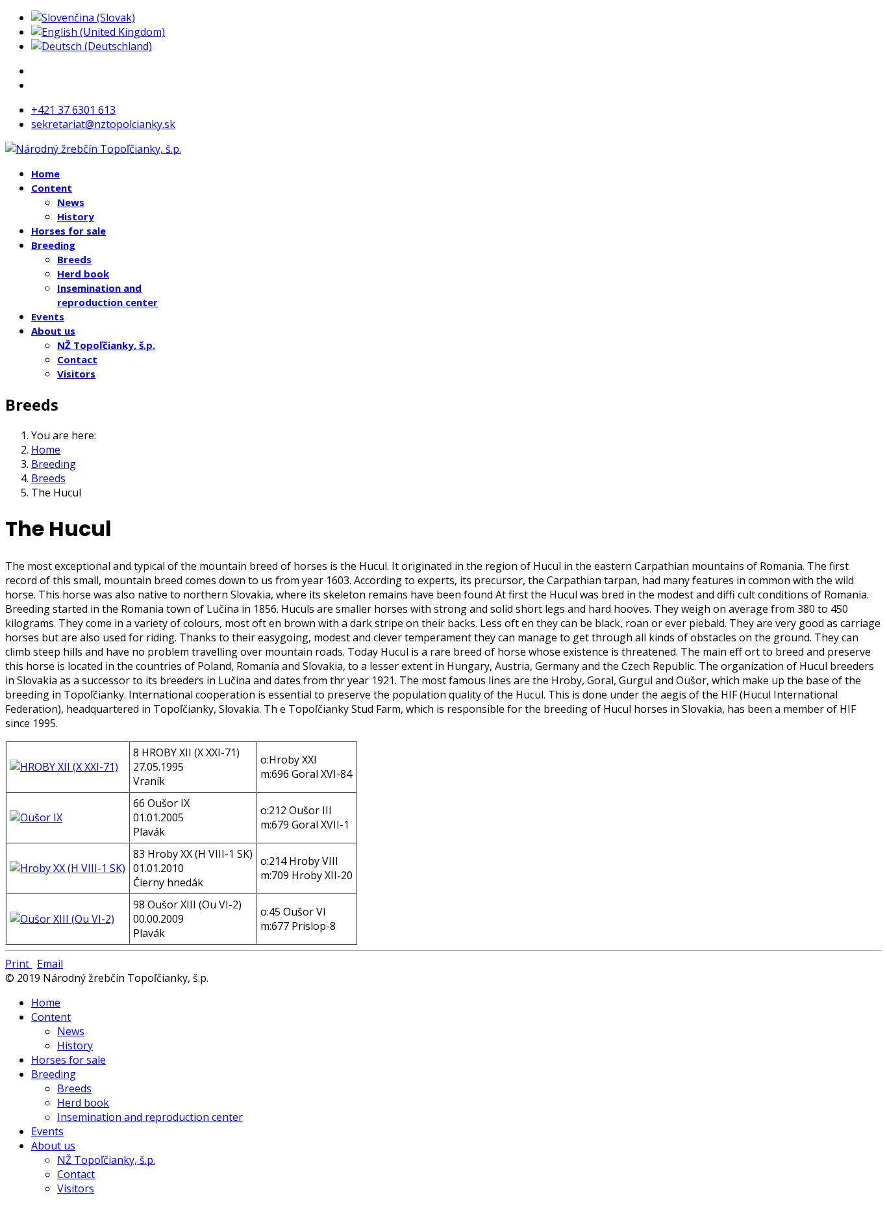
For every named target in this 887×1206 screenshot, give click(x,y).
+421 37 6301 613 (73, 110)
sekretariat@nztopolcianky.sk (103, 124)
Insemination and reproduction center (150, 1117)
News (70, 202)
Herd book (83, 273)
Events (47, 316)
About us (53, 330)
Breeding (53, 244)
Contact (77, 359)
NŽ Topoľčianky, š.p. (106, 345)
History (75, 216)
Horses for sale (68, 230)
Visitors (76, 373)
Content (51, 187)
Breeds (74, 259)
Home (45, 173)
